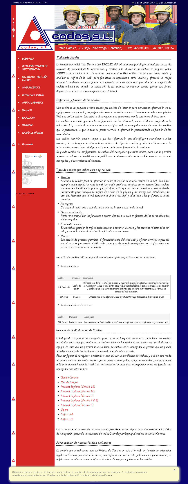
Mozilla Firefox (69, 382)
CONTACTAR (149, 2)
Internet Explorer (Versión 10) (78, 391)
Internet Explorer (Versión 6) (77, 405)
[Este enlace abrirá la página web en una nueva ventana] (34, 187)
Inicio (137, 2)
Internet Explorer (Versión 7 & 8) (80, 400)
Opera (64, 410)
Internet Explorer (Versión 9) (77, 396)
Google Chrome (69, 377)
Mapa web (171, 2)
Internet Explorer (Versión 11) (78, 387)
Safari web (67, 414)
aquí (109, 475)
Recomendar (27, 144)
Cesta (161, 2)
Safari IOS (67, 419)
